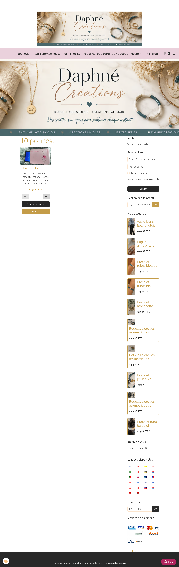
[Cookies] (6, 561)
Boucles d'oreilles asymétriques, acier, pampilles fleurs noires (142, 403)
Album (135, 54)
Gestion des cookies (116, 563)
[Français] (130, 466)
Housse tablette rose (35, 168)
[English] (138, 466)
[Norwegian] (138, 482)
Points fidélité (72, 54)
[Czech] (145, 487)
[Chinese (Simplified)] (130, 493)
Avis (147, 54)
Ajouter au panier (35, 204)
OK (155, 204)
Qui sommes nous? (48, 54)
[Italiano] (138, 471)
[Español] (145, 466)
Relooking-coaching (96, 54)
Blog (155, 54)
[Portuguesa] (130, 477)
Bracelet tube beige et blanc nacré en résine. (147, 424)
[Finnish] (153, 482)
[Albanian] (138, 493)
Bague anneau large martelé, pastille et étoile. (146, 244)
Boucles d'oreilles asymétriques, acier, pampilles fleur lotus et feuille (142, 357)
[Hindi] (145, 482)
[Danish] (138, 487)
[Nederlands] (153, 471)
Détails (35, 211)
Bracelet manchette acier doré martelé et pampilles (145, 304)
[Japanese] (153, 466)
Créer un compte (134, 179)
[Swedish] (145, 477)
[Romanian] (153, 477)
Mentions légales (61, 563)
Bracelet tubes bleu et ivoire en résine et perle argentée (146, 264)
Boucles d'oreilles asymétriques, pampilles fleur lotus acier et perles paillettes (142, 330)
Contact (132, 550)
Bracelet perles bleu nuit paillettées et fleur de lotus (146, 377)
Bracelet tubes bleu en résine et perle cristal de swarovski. (146, 284)
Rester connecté (139, 173)
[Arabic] (130, 471)
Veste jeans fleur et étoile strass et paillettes (146, 223)
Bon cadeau (120, 54)
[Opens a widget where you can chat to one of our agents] (168, 562)
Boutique (23, 54)
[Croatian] (153, 487)
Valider (143, 189)
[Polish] (130, 482)
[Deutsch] (145, 471)
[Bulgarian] (130, 487)
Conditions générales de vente (87, 563)
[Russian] (138, 477)
